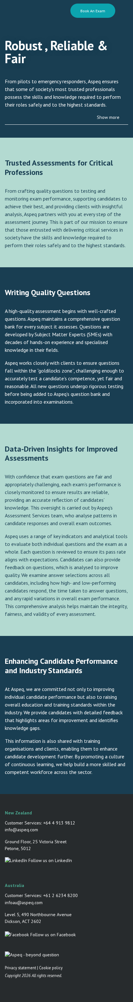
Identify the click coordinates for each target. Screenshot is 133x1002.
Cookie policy (51, 967)
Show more (108, 117)
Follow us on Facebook (52, 935)
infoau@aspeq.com (24, 902)
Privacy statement (20, 967)
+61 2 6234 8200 (60, 895)
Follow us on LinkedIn (49, 860)
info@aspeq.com (21, 830)
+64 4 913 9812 (59, 823)
